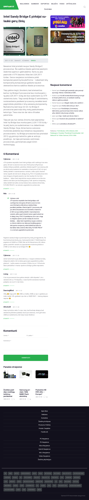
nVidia (15, 485)
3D (5, 473)
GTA (6, 481)
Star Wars (31, 489)
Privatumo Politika (44, 425)
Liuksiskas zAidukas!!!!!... (68, 124)
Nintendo (8, 485)
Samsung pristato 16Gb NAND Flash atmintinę (24, 393)
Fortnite (55, 477)
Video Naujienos (44, 456)
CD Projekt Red (78, 473)
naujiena (67, 481)
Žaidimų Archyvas (44, 421)
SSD (24, 489)
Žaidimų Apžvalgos (44, 459)
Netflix (75, 481)
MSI (61, 481)
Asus (34, 473)
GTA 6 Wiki (72, 135)
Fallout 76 (45, 477)
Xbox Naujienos (44, 446)
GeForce (76, 477)
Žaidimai (48, 9)
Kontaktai (44, 418)
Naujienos (24, 4)
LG (56, 481)
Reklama (45, 414)
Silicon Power (9, 489)
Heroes (12, 481)
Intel (19, 481)
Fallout (36, 477)
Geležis (54, 4)
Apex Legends (25, 473)
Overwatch (30, 485)
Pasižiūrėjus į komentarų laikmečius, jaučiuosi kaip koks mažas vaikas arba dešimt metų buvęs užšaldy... (67, 111)
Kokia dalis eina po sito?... (71, 106)
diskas (15, 477)
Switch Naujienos (44, 449)
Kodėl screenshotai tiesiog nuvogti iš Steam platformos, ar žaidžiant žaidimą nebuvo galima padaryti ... (68, 98)
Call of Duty (67, 473)
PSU (49, 485)
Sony (18, 489)
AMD (10, 473)
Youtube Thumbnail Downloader (69, 133)
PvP (54, 485)
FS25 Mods (61, 131)
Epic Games (27, 477)
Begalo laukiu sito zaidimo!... (74, 103)
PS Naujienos (44, 442)
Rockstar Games (75, 485)
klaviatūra (48, 481)
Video (62, 4)
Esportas (45, 4)
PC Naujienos (44, 439)
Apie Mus (44, 411)
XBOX (39, 489)
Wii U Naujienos (44, 452)
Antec (17, 473)
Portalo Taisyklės (44, 428)
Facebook (44, 432)
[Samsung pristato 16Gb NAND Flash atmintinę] (25, 378)
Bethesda (48, 473)
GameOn (68, 477)
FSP (62, 477)
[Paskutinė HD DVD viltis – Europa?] (42, 378)
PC (37, 485)
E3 (20, 477)
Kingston (39, 481)
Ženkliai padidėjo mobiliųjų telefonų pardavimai (9, 393)
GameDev (35, 4)
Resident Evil (63, 485)
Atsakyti (6, 188)
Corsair (7, 477)
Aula (40, 473)
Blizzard (57, 473)
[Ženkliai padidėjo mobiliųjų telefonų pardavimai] (9, 378)
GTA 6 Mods (70, 131)
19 (46, 397)
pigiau (43, 485)
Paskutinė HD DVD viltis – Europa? (41, 392)
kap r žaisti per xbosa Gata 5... (69, 116)
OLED (21, 485)
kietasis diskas (28, 481)
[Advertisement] (67, 67)
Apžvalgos (71, 4)
